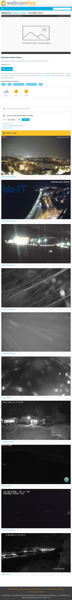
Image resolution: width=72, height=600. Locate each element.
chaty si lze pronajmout (43, 75)
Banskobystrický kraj (19, 84)
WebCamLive (18, 3)
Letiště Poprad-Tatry (8, 530)
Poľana (16, 13)
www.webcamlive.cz (30, 595)
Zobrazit (25, 120)
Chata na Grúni (6, 486)
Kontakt (60, 589)
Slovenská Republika (31, 84)
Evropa (40, 84)
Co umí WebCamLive (50, 589)
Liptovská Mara (6, 397)
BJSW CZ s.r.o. (65, 595)
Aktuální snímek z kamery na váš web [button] (16, 109)
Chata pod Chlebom (8, 442)
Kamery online (23, 589)
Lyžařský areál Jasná (8, 309)
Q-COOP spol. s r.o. (54, 595)
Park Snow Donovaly (8, 265)
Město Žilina (6, 574)
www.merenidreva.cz (34, 597)
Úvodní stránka (12, 589)
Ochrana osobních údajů (36, 592)
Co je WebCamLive (36, 589)
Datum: (5, 120)
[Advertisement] (36, 102)
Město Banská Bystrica (9, 177)
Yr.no (48, 597)
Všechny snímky (8, 123)
